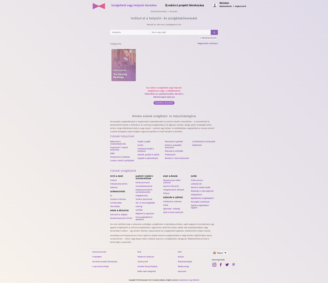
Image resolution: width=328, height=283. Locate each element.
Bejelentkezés (226, 6)
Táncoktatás (115, 206)
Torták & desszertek (144, 199)
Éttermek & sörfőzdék (174, 151)
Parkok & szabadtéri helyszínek (173, 146)
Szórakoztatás (116, 203)
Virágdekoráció (142, 196)
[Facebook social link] (221, 264)
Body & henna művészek (173, 212)
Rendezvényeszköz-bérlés (121, 218)
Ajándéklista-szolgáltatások (202, 198)
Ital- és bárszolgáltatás (145, 203)
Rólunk (181, 257)
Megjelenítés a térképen (208, 43)
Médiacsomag (183, 266)
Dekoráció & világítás (118, 215)
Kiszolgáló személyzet (200, 202)
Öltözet (166, 193)
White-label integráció (146, 271)
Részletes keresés (209, 38)
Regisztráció (240, 6)
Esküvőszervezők (143, 183)
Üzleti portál (142, 262)
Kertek (140, 145)
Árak (139, 252)
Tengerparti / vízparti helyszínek (119, 148)
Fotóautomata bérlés (118, 184)
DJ (111, 196)
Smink (165, 205)
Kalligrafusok (196, 195)
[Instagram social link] (214, 264)
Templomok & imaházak (120, 157)
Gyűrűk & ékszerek (171, 186)
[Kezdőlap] (99, 5)
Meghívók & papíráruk (145, 214)
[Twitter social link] (227, 264)
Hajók (112, 153)
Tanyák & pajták (144, 142)
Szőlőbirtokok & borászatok (203, 142)
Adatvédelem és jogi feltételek (189, 280)
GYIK (180, 252)
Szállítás (139, 210)
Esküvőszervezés (159, 11)
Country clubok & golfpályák (122, 160)
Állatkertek (197, 145)
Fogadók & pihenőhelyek (148, 158)
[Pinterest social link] (233, 264)
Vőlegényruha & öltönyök (173, 190)
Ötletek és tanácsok (145, 257)
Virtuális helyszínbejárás (147, 266)
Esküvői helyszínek (122, 136)
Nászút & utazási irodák (200, 187)
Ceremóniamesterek (144, 186)
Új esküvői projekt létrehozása (104, 262)
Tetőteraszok (170, 155)
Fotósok (113, 180)
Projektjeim (97, 257)
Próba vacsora (197, 180)
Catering (139, 206)
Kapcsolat (182, 271)
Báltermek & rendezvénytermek (118, 143)
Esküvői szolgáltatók (123, 170)
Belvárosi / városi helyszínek (177, 158)
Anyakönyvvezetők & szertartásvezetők (144, 191)
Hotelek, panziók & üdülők (148, 155)
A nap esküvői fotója (100, 266)
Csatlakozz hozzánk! (164, 103)
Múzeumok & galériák (174, 142)
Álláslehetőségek (185, 262)
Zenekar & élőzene (118, 199)
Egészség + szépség (171, 209)
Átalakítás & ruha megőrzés (202, 191)
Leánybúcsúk (196, 184)
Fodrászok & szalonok (172, 201)
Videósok (114, 187)
